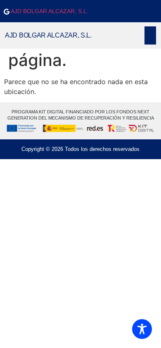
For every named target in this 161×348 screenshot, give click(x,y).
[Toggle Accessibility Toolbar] (142, 329)
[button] (150, 35)
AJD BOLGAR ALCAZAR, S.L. (48, 11)
